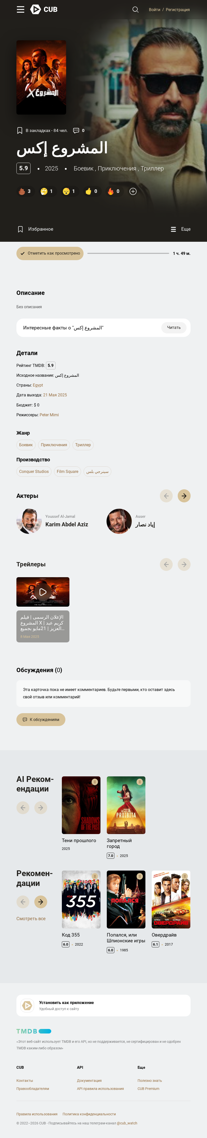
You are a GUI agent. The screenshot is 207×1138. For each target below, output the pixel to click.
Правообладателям (32, 1089)
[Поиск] (136, 9)
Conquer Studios (34, 471)
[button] (184, 495)
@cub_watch (127, 1123)
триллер (152, 168)
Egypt (38, 385)
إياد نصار (145, 524)
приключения (117, 168)
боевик (83, 168)
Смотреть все (31, 918)
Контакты (24, 1081)
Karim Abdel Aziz (66, 524)
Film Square (67, 471)
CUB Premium (148, 1089)
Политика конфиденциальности (89, 1114)
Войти (154, 9)
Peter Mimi (49, 414)
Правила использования (37, 1114)
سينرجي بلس (97, 471)
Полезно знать (150, 1081)
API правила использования (100, 1089)
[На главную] (44, 9)
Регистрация (178, 9)
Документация (89, 1081)
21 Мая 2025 (55, 395)
